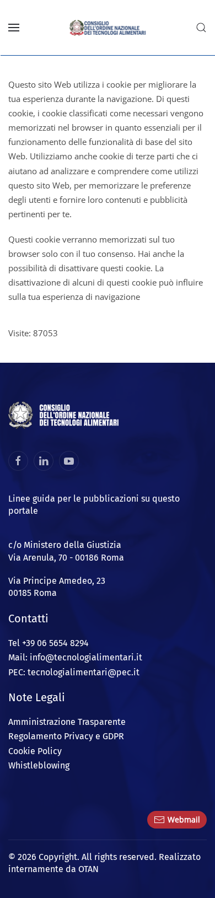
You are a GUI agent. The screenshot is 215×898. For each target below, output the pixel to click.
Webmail (184, 819)
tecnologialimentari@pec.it (83, 672)
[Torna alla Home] (108, 27)
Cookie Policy (35, 751)
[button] (13, 27)
